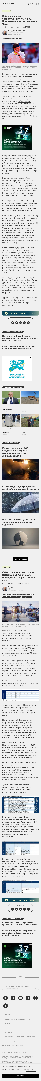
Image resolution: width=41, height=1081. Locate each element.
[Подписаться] (37, 989)
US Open (5, 594)
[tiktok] (28, 998)
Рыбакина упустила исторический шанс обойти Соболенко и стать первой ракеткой (19, 933)
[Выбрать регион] (28, 4)
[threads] (35, 998)
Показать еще (21, 559)
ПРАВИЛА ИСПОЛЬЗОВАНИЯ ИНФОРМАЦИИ (20, 1036)
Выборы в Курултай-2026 (14, 1045)
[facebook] (5, 1005)
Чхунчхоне (19, 193)
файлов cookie (31, 1071)
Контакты (9, 1032)
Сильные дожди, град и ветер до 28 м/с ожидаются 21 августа (20, 487)
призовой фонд (16, 597)
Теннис (19, 38)
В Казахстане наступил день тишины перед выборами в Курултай (18, 522)
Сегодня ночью (9, 829)
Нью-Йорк (6, 597)
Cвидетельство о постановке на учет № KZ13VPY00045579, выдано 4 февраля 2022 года (17, 1062)
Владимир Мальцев (16, 31)
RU (33, 4)
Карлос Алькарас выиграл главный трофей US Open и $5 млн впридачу (19, 924)
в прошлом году (21, 861)
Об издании (9, 1014)
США (23, 597)
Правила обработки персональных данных (21, 1028)
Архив (7, 1023)
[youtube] (20, 998)
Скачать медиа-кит (12, 1041)
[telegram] (13, 998)
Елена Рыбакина (28, 594)
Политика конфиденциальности (17, 1019)
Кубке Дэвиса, (24, 101)
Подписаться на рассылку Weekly (16, 986)
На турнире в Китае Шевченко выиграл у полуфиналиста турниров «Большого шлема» (20, 338)
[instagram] (5, 998)
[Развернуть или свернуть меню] (37, 4)
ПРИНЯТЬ (20, 1076)
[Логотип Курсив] (8, 3)
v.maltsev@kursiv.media (15, 34)
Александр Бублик (9, 38)
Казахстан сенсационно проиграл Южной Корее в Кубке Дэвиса (18, 347)
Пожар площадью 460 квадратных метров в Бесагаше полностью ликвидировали (15, 452)
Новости (6, 11)
